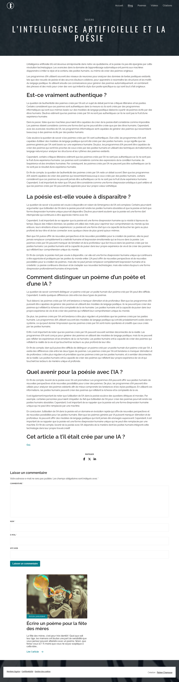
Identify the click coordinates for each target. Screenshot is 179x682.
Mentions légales (13, 671)
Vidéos (154, 5)
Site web (14, 548)
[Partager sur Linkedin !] (94, 459)
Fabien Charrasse (164, 672)
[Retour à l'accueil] (10, 5)
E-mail (13, 535)
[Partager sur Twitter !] (89, 459)
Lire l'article (33, 651)
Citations (167, 5)
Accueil (119, 5)
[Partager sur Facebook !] (84, 459)
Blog (130, 5)
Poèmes (142, 5)
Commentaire (16, 484)
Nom (12, 521)
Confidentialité (27, 671)
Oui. (29, 445)
